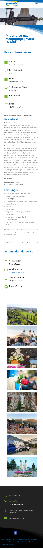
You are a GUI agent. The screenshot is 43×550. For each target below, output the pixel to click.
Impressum (5, 539)
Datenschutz (14, 539)
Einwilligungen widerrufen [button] (29, 539)
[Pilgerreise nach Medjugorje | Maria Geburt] (22, 314)
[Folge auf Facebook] (15, 533)
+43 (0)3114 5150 (14, 496)
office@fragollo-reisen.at (17, 272)
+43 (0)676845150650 (16, 505)
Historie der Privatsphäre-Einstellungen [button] (14, 542)
